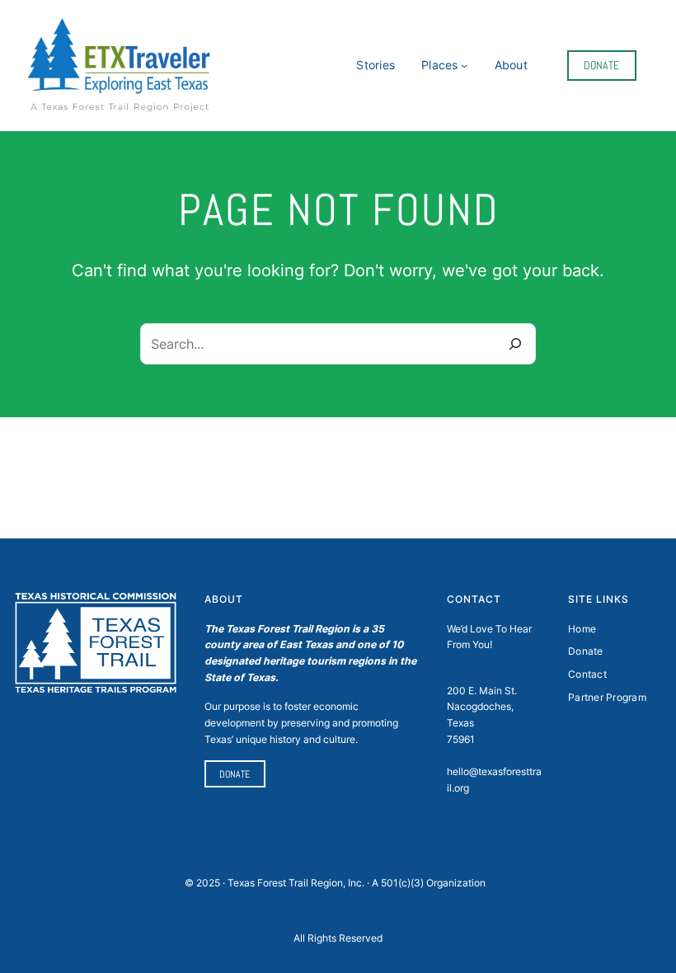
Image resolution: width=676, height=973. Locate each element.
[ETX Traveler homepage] (119, 65)
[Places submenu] (464, 65)
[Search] (515, 343)
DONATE (601, 65)
